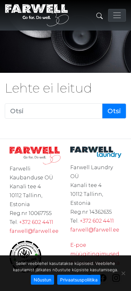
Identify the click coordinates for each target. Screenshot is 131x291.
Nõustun (42, 279)
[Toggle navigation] (117, 15)
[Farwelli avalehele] (37, 15)
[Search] (99, 15)
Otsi (114, 111)
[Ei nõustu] (123, 273)
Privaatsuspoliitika (79, 279)
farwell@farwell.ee (34, 231)
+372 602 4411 (36, 222)
